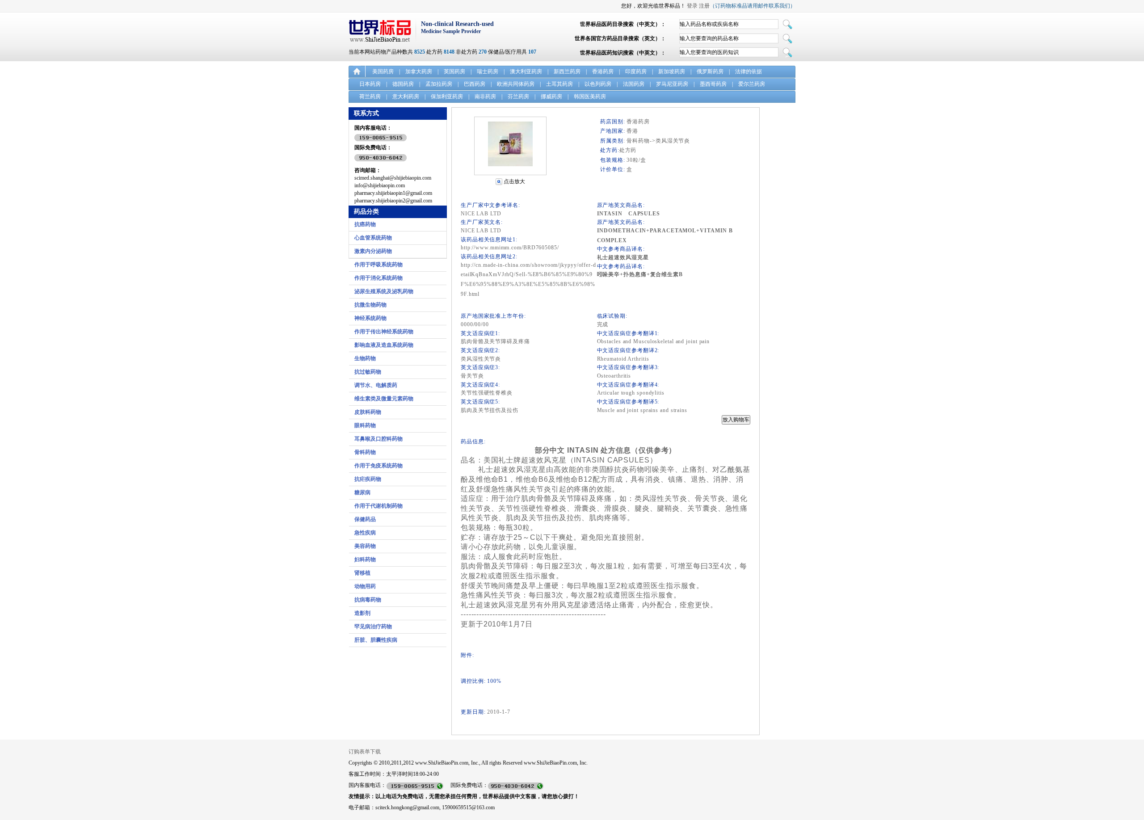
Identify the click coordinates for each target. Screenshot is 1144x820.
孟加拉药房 (438, 84)
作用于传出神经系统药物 (383, 331)
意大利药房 (405, 96)
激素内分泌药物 (373, 251)
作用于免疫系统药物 (378, 466)
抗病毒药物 (367, 600)
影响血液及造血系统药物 (383, 345)
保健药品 (365, 519)
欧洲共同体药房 (515, 84)
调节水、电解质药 (375, 385)
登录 (692, 6)
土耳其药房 (559, 84)
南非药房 (485, 96)
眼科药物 (365, 425)
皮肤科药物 (367, 412)
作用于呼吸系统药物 (378, 264)
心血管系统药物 (373, 238)
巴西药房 (474, 84)
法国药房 (633, 84)
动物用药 (365, 586)
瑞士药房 (487, 71)
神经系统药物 (370, 318)
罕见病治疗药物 (373, 626)
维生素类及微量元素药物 (383, 398)
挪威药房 (551, 96)
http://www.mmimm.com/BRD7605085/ (510, 247)
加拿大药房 (418, 71)
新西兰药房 (567, 71)
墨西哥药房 (713, 84)
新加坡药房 (671, 71)
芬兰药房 (518, 96)
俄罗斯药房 (710, 71)
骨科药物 (365, 452)
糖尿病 (362, 492)
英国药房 (454, 71)
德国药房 (403, 84)
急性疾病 (365, 533)
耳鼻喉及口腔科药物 (378, 439)
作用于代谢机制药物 (378, 506)
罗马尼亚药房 (672, 84)
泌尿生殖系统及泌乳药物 (383, 291)
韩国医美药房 (590, 96)
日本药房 (370, 84)
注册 (704, 6)
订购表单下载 (365, 752)
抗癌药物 (365, 224)
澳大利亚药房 (526, 71)
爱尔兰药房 (751, 84)
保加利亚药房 (447, 96)
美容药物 (365, 546)
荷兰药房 (370, 96)
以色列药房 (598, 84)
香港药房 (603, 71)
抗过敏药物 (367, 372)
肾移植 (362, 573)
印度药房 (636, 71)
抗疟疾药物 (367, 479)
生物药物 (365, 358)
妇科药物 (365, 559)
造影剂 (362, 613)
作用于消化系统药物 (378, 278)
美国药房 (383, 71)
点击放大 (514, 181)
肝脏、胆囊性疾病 (375, 640)
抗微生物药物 (370, 305)
